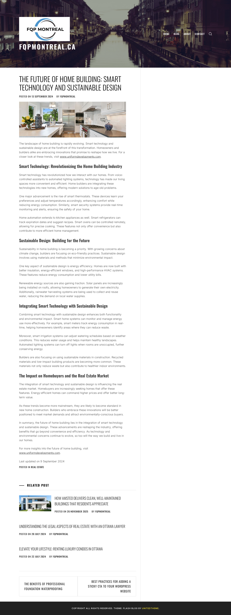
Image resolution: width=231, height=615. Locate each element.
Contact (200, 34)
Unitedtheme (150, 608)
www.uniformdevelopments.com (80, 156)
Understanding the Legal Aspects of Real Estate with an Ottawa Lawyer (72, 526)
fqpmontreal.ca (47, 46)
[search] (210, 34)
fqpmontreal (67, 96)
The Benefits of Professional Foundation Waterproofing (44, 586)
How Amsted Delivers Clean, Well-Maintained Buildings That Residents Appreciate (88, 500)
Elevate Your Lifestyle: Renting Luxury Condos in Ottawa (61, 548)
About (187, 34)
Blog (176, 34)
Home (166, 34)
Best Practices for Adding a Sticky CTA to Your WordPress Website (109, 586)
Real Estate (37, 467)
